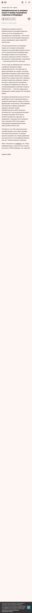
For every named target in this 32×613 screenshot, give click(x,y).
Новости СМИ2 (6, 154)
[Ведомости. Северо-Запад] (5, 2)
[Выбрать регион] (26, 2)
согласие (6, 607)
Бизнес (15, 7)
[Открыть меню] (29, 2)
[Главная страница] (2, 2)
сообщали (18, 143)
